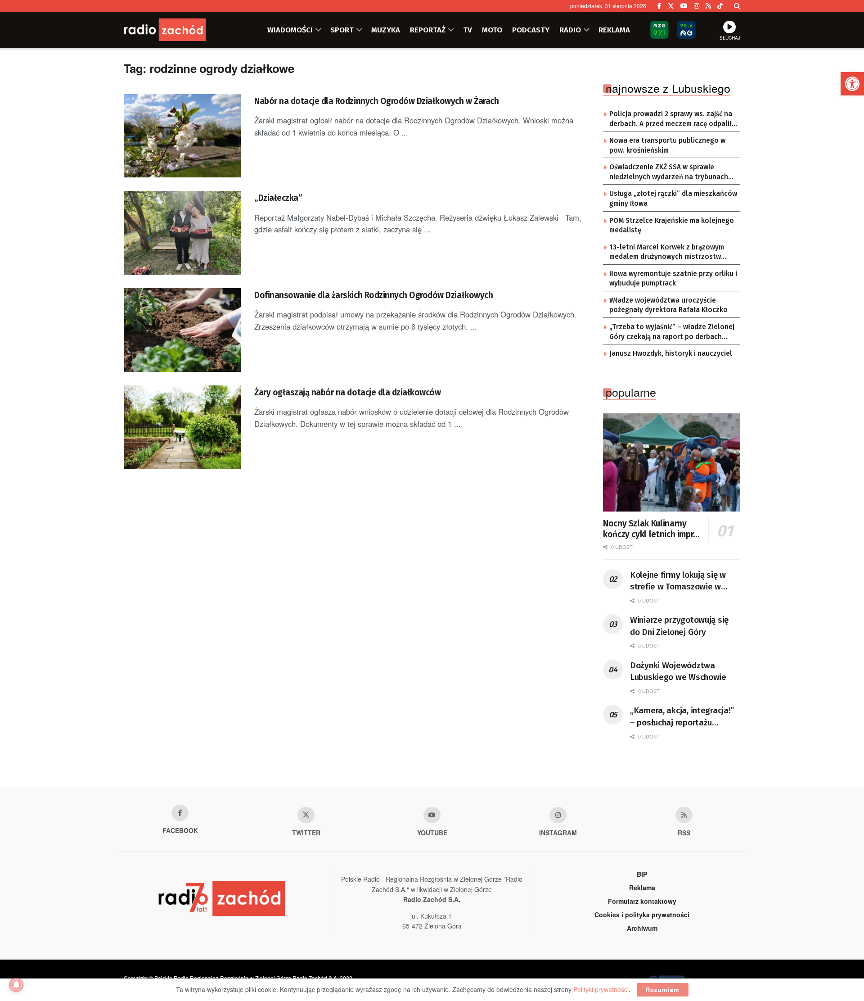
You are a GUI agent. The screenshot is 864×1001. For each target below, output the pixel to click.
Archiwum (642, 928)
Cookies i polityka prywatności (641, 914)
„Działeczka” (278, 198)
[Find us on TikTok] (720, 6)
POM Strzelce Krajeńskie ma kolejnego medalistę (671, 226)
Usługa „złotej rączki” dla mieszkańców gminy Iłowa (673, 199)
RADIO (570, 29)
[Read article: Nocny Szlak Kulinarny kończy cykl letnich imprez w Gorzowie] (671, 462)
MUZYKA (385, 29)
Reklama (642, 887)
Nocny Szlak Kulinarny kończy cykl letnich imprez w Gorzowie (652, 529)
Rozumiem (663, 989)
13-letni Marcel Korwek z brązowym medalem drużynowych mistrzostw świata (666, 252)
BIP (642, 874)
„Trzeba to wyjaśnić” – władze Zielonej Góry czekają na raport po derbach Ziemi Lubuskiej (671, 332)
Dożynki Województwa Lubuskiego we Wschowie (678, 671)
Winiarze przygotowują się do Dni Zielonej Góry (679, 626)
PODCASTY (530, 29)
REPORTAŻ (428, 29)
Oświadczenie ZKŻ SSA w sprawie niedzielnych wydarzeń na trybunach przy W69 (668, 172)
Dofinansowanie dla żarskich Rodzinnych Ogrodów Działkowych (373, 295)
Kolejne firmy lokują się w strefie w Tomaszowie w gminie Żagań (678, 581)
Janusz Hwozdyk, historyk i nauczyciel (670, 353)
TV (467, 29)
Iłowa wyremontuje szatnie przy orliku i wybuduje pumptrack (673, 279)
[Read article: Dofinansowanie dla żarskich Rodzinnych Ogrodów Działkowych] (182, 330)
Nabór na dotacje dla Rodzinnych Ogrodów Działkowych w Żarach (376, 101)
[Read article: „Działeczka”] (182, 233)
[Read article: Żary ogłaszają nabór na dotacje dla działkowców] (182, 427)
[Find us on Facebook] (659, 6)
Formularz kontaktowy (642, 901)
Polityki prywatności (601, 989)
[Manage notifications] (16, 985)
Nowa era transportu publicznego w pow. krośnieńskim (667, 145)
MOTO (492, 29)
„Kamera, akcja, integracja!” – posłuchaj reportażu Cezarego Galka (682, 717)
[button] (852, 83)
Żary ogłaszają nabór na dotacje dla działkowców (347, 392)
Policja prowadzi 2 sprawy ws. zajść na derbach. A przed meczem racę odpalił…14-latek (673, 119)
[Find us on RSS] (708, 6)
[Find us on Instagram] (696, 6)
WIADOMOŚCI (290, 29)
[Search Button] (737, 6)
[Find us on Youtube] (432, 815)
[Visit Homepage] (178, 29)
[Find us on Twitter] (671, 6)
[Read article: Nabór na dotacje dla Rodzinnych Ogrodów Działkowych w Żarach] (182, 136)
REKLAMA (614, 29)
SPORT (342, 29)
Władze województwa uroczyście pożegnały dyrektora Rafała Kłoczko (668, 305)
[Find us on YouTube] (684, 6)
